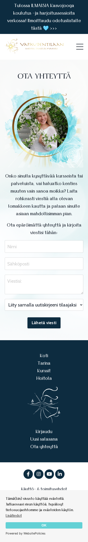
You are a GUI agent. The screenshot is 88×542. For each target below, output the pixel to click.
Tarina (44, 363)
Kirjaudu (44, 431)
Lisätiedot (14, 515)
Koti (44, 355)
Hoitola (44, 378)
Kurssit (44, 370)
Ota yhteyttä (44, 446)
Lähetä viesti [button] (44, 322)
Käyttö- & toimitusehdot (44, 489)
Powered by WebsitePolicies (26, 533)
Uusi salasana (44, 439)
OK (44, 525)
